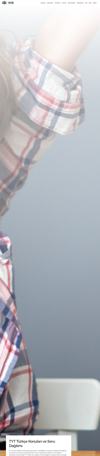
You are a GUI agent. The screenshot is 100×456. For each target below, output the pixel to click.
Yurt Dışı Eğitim (71, 3)
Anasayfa (43, 3)
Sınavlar (64, 3)
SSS (86, 3)
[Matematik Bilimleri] (8, 4)
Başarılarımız (80, 3)
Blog (90, 3)
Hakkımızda (50, 3)
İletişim (95, 3)
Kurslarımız (57, 3)
